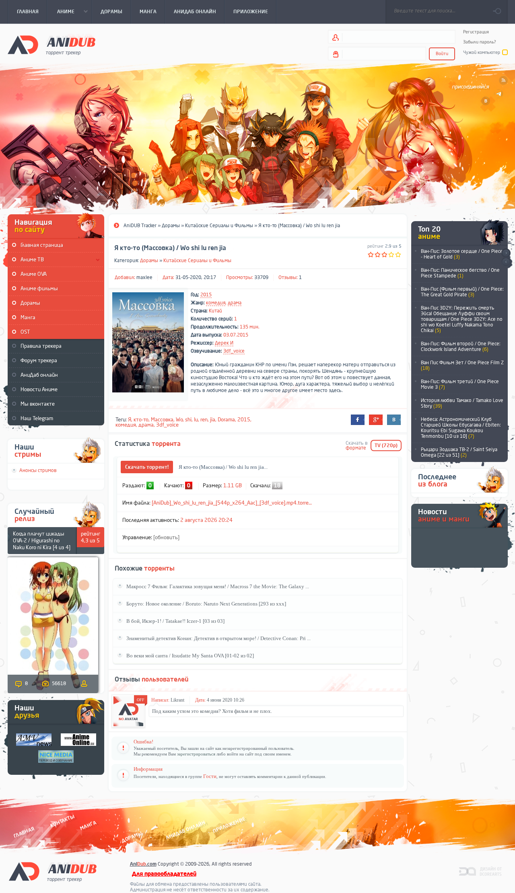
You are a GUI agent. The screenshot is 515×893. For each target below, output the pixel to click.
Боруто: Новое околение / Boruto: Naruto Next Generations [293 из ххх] (206, 604)
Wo (179, 420)
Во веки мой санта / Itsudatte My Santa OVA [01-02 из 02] (190, 656)
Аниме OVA (34, 274)
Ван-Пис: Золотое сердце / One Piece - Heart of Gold (462, 254)
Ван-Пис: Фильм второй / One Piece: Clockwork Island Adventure (461, 346)
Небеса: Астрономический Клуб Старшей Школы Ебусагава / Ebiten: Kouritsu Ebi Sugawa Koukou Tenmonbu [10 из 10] (461, 428)
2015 (206, 295)
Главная (24, 832)
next (506, 253)
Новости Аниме (39, 389)
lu (196, 420)
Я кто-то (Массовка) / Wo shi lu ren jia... (223, 467)
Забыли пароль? (479, 42)
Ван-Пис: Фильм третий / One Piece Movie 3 (460, 384)
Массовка (162, 420)
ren (204, 420)
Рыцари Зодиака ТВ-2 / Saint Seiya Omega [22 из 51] (459, 452)
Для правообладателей (164, 873)
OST (25, 332)
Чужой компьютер (481, 52)
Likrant (177, 700)
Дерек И (224, 343)
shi (188, 420)
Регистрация (476, 32)
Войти (442, 53)
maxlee (144, 277)
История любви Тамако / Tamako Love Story (462, 403)
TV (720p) (386, 445)
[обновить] (166, 537)
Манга (28, 317)
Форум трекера (39, 360)
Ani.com (143, 864)
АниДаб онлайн (39, 375)
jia (212, 420)
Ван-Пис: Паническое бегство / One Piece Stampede (460, 273)
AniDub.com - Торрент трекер (51, 44)
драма (234, 303)
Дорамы (30, 303)
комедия (215, 303)
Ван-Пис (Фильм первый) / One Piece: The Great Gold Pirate (462, 292)
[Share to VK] (394, 420)
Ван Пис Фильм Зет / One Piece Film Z (462, 365)
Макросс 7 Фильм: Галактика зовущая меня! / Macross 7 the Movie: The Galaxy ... (217, 586)
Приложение (228, 825)
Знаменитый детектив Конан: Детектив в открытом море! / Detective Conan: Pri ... (218, 638)
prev (506, 262)
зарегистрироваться (196, 753)
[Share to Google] (376, 420)
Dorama (226, 420)
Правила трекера (41, 346)
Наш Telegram (37, 418)
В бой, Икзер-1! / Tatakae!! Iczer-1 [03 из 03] (175, 621)
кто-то (141, 420)
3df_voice (234, 351)
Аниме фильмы (39, 288)
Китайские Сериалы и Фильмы (197, 260)
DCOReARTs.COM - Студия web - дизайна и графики (480, 871)
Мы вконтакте (38, 404)
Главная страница (42, 245)
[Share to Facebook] (358, 420)
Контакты (62, 821)
